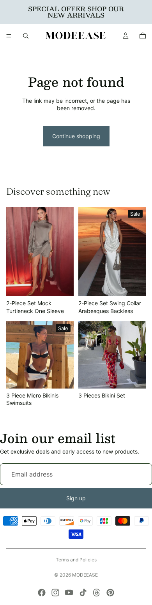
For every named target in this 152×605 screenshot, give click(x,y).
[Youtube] (69, 592)
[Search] (25, 35)
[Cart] (142, 35)
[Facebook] (41, 592)
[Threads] (96, 592)
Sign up (76, 498)
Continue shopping (76, 136)
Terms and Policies (76, 560)
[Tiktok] (83, 592)
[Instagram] (55, 592)
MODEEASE (85, 575)
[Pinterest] (110, 592)
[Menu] (9, 36)
